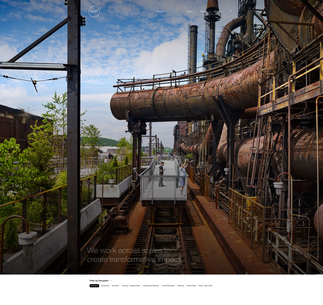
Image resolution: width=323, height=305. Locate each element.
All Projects (94, 286)
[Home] (93, 17)
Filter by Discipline (99, 281)
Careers (218, 11)
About (203, 11)
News (190, 11)
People (160, 11)
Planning (181, 286)
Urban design (191, 286)
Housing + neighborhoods (131, 286)
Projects (175, 11)
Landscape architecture (151, 286)
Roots (203, 16)
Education (115, 286)
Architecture (105, 286)
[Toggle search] (231, 11)
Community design (168, 286)
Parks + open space (205, 286)
